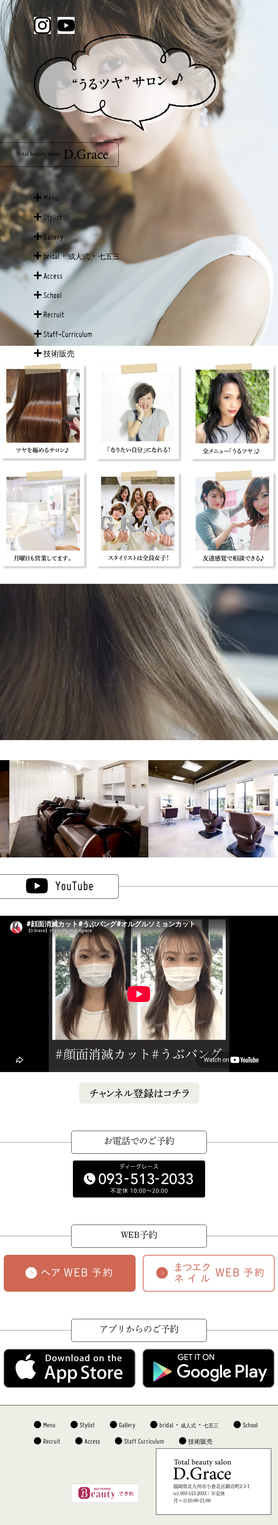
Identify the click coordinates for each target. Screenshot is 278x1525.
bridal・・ (81, 253)
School (52, 292)
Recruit (53, 311)
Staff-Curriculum (67, 331)
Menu (50, 194)
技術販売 (59, 351)
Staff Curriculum (144, 1438)
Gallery (53, 233)
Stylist (52, 214)
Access (53, 272)
